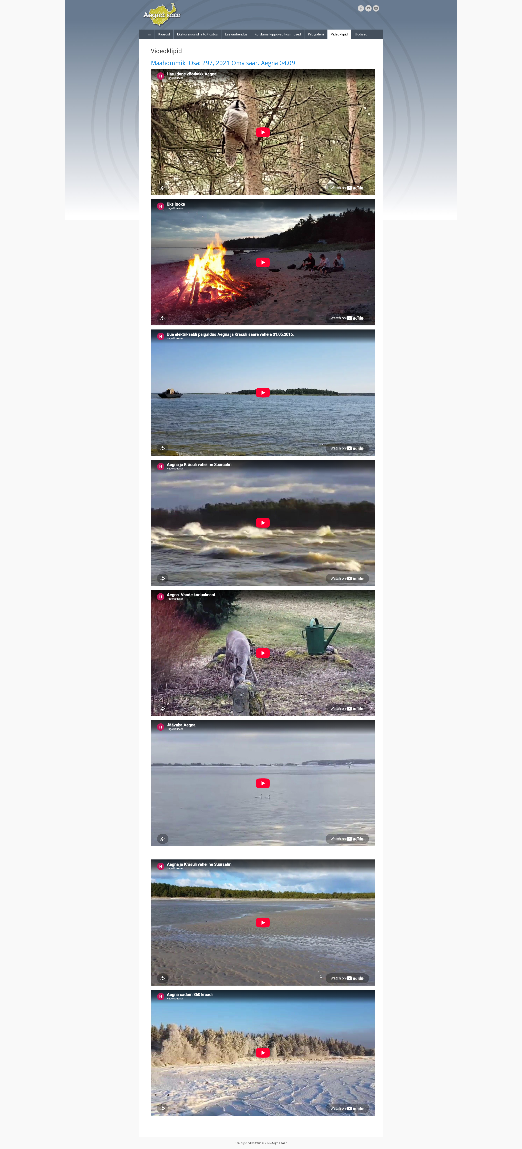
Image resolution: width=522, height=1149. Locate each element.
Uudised (361, 34)
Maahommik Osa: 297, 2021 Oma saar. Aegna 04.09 (223, 63)
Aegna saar (279, 1143)
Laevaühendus (236, 34)
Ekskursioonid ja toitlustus (197, 34)
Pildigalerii (316, 34)
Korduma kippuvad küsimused (277, 34)
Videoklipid (339, 34)
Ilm (148, 34)
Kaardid (164, 34)
